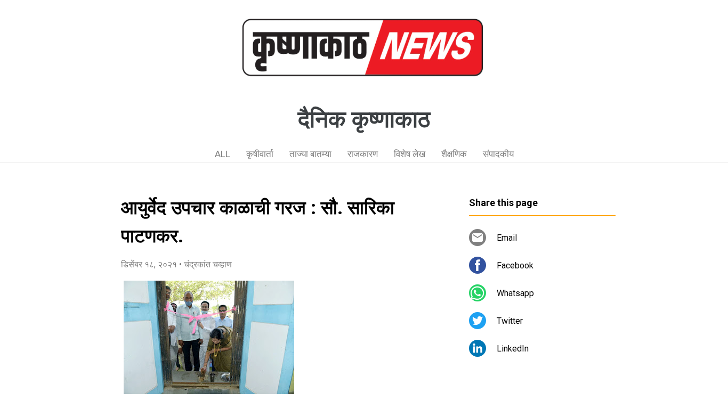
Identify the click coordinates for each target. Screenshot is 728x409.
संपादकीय (498, 154)
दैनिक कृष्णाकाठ (364, 119)
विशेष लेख (409, 154)
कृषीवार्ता (259, 154)
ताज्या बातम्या (310, 154)
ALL (222, 154)
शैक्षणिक (454, 154)
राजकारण (362, 154)
